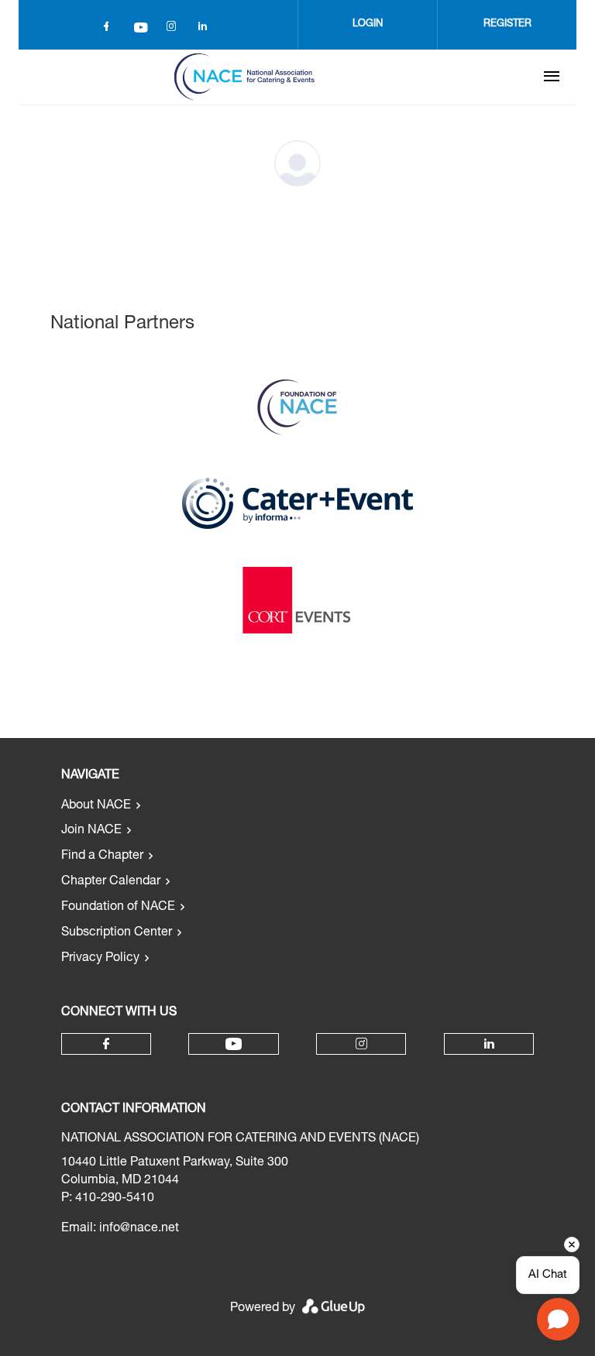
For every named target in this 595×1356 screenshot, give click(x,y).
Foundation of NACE (118, 907)
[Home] (244, 77)
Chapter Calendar (110, 882)
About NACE (96, 806)
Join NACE (91, 831)
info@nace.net (139, 1229)
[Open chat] (558, 1319)
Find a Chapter (102, 856)
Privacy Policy (100, 959)
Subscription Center (116, 933)
